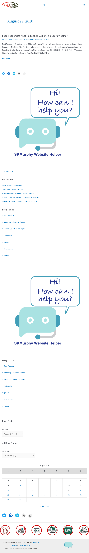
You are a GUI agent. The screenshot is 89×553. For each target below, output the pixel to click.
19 (44, 490)
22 (81, 490)
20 (56, 490)
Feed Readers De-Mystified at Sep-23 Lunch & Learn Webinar (34, 35)
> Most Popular (8, 215)
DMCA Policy (25, 545)
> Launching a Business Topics (13, 222)
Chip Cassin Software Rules (12, 185)
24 (20, 495)
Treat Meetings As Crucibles (12, 189)
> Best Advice (7, 235)
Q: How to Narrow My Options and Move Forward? (21, 197)
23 (8, 495)
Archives (5, 429)
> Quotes (5, 242)
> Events (5, 255)
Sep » (47, 507)
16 (8, 490)
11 (32, 485)
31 (20, 500)
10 (20, 485)
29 (81, 495)
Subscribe (8, 171)
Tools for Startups (15, 39)
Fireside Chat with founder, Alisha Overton (18, 193)
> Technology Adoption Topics (13, 229)
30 (8, 500)
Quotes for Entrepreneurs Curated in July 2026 (19, 201)
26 (44, 495)
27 (56, 495)
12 (44, 485)
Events (4, 39)
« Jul (42, 507)
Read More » (6, 58)
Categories (6, 451)
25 (32, 495)
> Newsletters (7, 249)
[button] (44, 5)
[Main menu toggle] (84, 5)
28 (69, 495)
